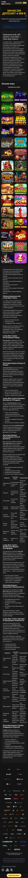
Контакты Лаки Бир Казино (14, 854)
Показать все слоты (14, 87)
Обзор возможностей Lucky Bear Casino (13, 269)
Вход (25, 2)
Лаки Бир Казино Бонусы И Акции (11, 273)
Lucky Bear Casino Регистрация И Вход (12, 271)
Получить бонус (14, 875)
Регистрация (19, 2)
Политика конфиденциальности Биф (14, 853)
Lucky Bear (6, 3)
